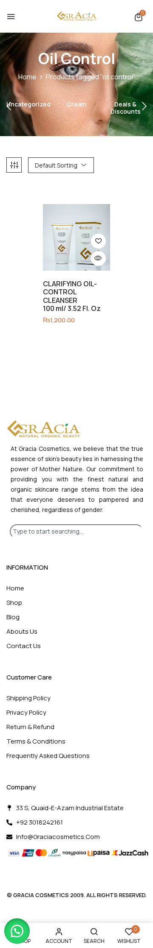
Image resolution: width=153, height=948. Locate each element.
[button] (138, 17)
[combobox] (76, 531)
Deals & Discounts (125, 108)
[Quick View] (98, 258)
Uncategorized (28, 104)
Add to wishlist (98, 241)
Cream (76, 104)
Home (27, 76)
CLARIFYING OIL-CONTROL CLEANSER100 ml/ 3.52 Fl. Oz (72, 296)
